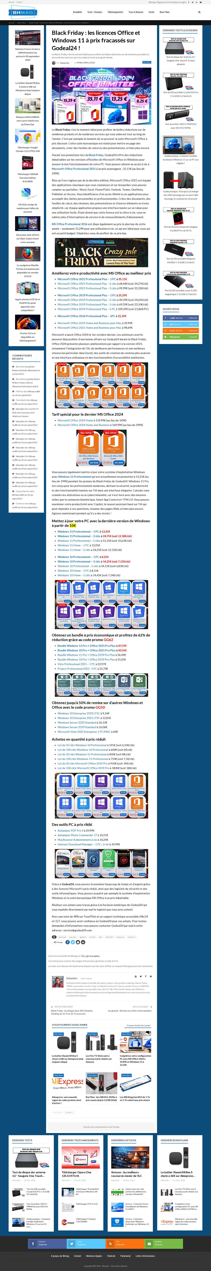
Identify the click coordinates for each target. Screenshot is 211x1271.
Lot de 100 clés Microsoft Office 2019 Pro (83, 768)
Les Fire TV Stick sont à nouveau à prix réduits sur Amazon (25, 412)
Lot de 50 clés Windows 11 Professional (82, 754)
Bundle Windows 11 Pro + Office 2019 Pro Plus (86, 654)
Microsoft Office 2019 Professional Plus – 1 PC (87, 295)
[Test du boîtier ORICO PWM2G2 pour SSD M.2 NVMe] (18, 1207)
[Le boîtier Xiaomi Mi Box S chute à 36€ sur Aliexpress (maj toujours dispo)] (67, 1042)
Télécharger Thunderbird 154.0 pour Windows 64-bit (87, 1191)
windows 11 (131, 937)
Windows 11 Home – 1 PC (73, 545)
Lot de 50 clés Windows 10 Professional (82, 745)
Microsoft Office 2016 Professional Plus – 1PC (86, 316)
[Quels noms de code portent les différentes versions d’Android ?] (117, 1192)
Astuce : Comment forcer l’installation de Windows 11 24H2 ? (136, 1206)
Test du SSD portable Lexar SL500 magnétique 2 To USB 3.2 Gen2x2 (180, 292)
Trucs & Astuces (135, 12)
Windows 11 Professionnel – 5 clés (79, 540)
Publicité (111, 1256)
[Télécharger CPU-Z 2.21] (68, 1207)
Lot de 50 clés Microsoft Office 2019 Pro (83, 763)
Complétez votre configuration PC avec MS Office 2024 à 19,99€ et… (186, 1206)
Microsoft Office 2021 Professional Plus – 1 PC (87, 279)
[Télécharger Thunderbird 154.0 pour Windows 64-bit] (68, 1192)
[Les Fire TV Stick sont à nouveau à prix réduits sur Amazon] (101, 1042)
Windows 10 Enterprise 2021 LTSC (79, 718)
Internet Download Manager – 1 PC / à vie (83, 844)
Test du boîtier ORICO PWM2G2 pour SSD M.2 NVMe (181, 126)
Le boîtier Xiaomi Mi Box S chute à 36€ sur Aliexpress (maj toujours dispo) (28, 88)
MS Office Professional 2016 (69, 224)
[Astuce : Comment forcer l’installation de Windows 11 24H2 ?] (117, 1207)
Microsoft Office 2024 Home (75, 420)
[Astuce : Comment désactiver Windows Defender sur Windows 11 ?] (117, 1222)
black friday (62, 937)
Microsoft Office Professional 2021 (74, 168)
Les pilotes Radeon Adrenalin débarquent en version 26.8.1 (26, 370)
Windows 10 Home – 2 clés (74, 575)
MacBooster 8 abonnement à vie (77, 839)
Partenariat (125, 1256)
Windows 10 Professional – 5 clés (78, 566)
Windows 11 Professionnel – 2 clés (79, 536)
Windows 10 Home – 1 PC (73, 570)
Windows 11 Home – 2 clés (74, 549)
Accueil (11, 2)
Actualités (77, 12)
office (100, 937)
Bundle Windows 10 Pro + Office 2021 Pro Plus (87, 650)
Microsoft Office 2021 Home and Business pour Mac (89, 327)
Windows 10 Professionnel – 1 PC (78, 556)
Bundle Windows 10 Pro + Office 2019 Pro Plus (86, 659)
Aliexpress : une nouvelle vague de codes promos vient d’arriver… (186, 1221)
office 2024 (109, 937)
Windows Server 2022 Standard (77, 722)
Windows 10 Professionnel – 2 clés (79, 561)
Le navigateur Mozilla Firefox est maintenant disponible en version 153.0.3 (27, 271)
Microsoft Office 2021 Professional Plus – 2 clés (87, 283)
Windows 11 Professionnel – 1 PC (78, 531)
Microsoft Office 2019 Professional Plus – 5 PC (86, 309)
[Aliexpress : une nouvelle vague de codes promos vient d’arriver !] (67, 1083)
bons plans (73, 937)
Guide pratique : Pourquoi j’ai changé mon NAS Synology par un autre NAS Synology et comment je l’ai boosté (180, 195)
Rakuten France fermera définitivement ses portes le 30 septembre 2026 (27, 54)
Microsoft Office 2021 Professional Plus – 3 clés (87, 288)
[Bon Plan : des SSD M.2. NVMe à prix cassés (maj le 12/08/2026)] (101, 1083)
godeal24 (83, 937)
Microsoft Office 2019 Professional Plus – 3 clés (87, 304)
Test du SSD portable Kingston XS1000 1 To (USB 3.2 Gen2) (180, 260)
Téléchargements (115, 12)
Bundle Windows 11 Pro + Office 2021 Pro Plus (87, 645)
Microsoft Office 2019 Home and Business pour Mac (89, 323)
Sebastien (20, 409)
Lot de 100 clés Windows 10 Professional (83, 749)
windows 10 (120, 937)
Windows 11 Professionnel (74, 476)
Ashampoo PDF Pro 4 (70, 830)
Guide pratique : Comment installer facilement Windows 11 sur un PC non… (38, 1223)
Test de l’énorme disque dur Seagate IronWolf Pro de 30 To (181, 229)
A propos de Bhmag (60, 1256)
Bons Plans (165, 12)
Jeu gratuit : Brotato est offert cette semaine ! (130, 1010)
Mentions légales (94, 1256)
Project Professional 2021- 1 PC (77, 668)
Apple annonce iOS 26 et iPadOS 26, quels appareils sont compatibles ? (27, 305)
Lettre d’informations (145, 1256)
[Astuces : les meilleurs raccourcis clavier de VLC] (130, 1157)
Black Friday (96, 155)
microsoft (92, 937)
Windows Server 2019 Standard (77, 727)
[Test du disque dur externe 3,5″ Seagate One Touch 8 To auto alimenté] (31, 1157)
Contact (19, 2)
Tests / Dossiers (94, 12)
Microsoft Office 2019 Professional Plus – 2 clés (87, 299)
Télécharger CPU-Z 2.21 (87, 1204)
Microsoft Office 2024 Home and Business (84, 425)
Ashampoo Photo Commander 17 (77, 835)
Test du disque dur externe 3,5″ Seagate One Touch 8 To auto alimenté (180, 60)
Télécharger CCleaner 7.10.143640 (86, 1220)
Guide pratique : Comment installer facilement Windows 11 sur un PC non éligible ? (181, 159)
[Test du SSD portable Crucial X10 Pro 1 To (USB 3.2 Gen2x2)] (18, 1192)
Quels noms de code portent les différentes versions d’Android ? (135, 1191)
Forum (151, 12)
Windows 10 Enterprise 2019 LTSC (79, 713)
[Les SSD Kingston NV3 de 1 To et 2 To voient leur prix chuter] (135, 1083)
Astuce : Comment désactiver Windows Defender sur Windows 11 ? (137, 1223)
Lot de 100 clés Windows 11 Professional (83, 759)
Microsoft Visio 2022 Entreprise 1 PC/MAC (84, 731)
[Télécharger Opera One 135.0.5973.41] (81, 1157)
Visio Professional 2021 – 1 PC (76, 664)
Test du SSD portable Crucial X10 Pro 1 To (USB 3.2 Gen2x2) (181, 94)
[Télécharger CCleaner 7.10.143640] (68, 1222)
